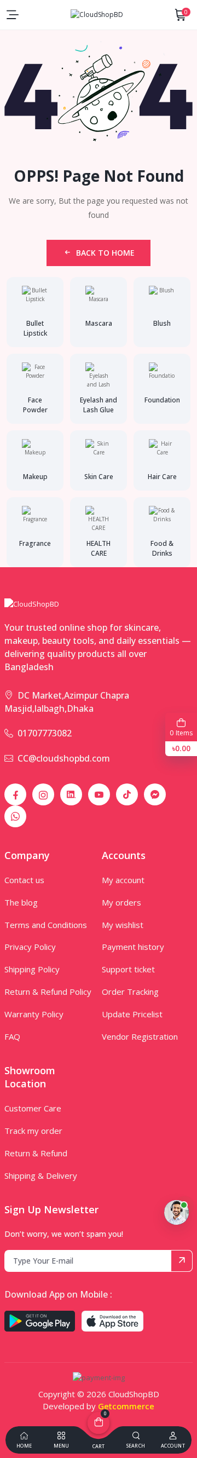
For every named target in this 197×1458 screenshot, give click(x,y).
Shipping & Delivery (40, 1175)
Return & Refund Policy (47, 991)
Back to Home (105, 252)
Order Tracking (130, 991)
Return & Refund (35, 1153)
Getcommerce (126, 1406)
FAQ (12, 1036)
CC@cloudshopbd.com (64, 758)
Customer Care (32, 1108)
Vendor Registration (140, 1036)
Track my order (33, 1130)
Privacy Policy (30, 946)
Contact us (24, 879)
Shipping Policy (32, 969)
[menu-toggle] (13, 15)
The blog (21, 902)
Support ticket (128, 969)
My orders (121, 902)
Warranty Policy (33, 1014)
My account (123, 879)
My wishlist (122, 924)
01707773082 (45, 733)
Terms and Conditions (45, 924)
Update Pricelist (132, 1014)
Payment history (133, 946)
